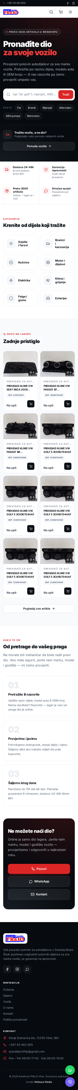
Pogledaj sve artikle (36, 608)
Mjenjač (47, 107)
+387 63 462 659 (16, 3)
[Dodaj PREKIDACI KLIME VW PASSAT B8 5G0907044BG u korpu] (30, 466)
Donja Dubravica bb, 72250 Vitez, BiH (34, 1038)
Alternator (65, 107)
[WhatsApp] (27, 969)
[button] (20, 381)
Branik (32, 107)
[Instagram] (73, 3)
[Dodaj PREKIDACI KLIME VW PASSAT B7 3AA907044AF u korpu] (67, 403)
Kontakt (41, 894)
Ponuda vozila (37, 146)
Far (19, 107)
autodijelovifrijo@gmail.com (27, 1051)
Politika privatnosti (15, 1019)
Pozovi (42, 869)
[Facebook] (67, 3)
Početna (8, 989)
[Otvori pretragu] (51, 12)
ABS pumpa (13, 115)
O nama (8, 1007)
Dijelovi (7, 995)
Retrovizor (33, 115)
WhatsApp (41, 881)
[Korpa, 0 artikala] (60, 12)
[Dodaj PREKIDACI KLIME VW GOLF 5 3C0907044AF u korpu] (67, 466)
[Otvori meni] (70, 12)
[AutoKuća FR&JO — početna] (10, 12)
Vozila (7, 1001)
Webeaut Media (43, 1081)
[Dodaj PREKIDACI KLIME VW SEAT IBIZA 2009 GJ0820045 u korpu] (30, 403)
